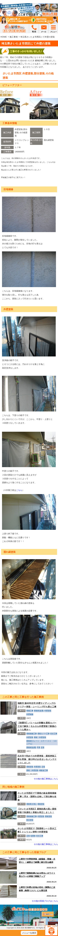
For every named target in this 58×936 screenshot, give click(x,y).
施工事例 (14, 37)
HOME (4, 37)
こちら (19, 490)
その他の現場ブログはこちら (45, 901)
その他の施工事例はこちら (46, 779)
